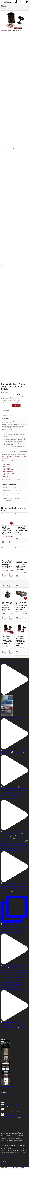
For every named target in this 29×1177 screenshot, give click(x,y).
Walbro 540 (5, 476)
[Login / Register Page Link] (16, 3)
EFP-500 (5, 463)
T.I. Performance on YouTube (7, 1086)
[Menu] (23, 3)
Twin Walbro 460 (18, 456)
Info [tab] (11, 415)
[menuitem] (16, 3)
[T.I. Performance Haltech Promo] (5, 1070)
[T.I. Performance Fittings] (5, 1062)
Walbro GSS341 (6, 466)
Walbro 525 (5, 475)
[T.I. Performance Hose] (5, 1054)
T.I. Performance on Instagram (8, 1033)
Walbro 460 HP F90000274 (9, 473)
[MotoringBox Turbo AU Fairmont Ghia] (5, 1047)
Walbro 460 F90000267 (8, 471)
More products (4, 1123)
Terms (14, 1167)
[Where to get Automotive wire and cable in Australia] (5, 1085)
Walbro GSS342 (6, 468)
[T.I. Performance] (12, 2)
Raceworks (16, 493)
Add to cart (16, 405)
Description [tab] (5, 415)
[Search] (19, 3)
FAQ (23, 1167)
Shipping (19, 1167)
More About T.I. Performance (7, 1155)
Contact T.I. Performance (7, 1163)
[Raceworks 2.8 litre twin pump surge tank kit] (14, 21)
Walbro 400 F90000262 (8, 469)
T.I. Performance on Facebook (8, 1095)
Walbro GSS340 (6, 464)
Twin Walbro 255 (10, 456)
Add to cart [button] (5, 543)
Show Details (11, 543)
